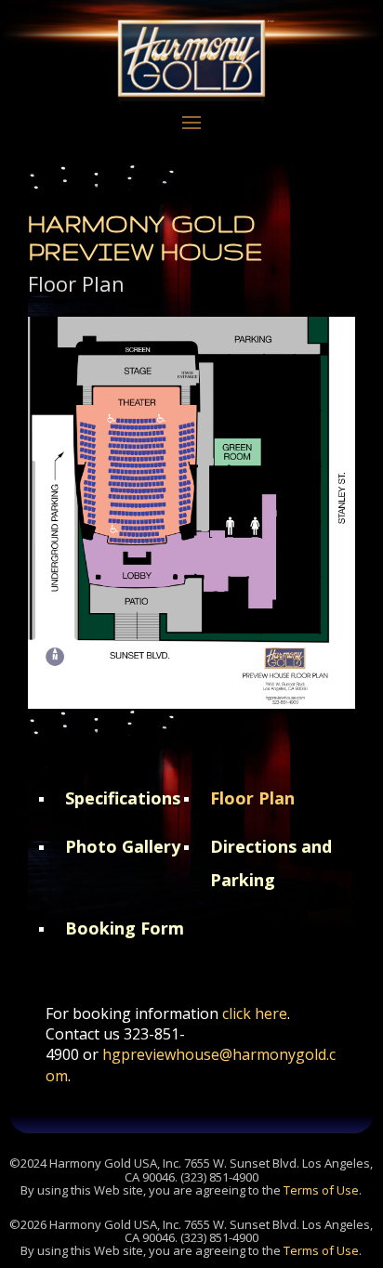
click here (254, 1013)
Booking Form (124, 928)
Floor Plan (252, 798)
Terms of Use (321, 1190)
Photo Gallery (122, 846)
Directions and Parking (271, 863)
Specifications (122, 798)
